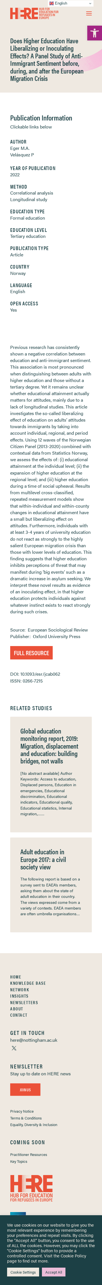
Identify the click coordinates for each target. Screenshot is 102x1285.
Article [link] (16, 254)
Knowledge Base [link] (28, 983)
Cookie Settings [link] (23, 1272)
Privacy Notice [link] (22, 1111)
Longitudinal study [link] (28, 199)
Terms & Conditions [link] (26, 1118)
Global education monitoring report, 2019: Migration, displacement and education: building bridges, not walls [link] (49, 746)
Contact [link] (18, 1015)
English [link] (17, 291)
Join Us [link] (25, 1089)
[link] (94, 33)
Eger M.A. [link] (19, 148)
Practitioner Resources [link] (28, 1154)
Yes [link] (13, 310)
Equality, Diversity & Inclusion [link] (33, 1124)
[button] (89, 13)
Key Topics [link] (18, 1161)
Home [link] (15, 976)
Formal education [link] (27, 217)
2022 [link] (15, 174)
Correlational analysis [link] (31, 192)
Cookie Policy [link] (73, 1256)
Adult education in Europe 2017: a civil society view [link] (43, 859)
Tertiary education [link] (28, 236)
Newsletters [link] (24, 1002)
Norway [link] (18, 273)
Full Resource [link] (31, 652)
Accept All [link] (53, 1272)
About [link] (16, 1008)
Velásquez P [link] (22, 154)
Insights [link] (19, 995)
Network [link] (19, 989)
